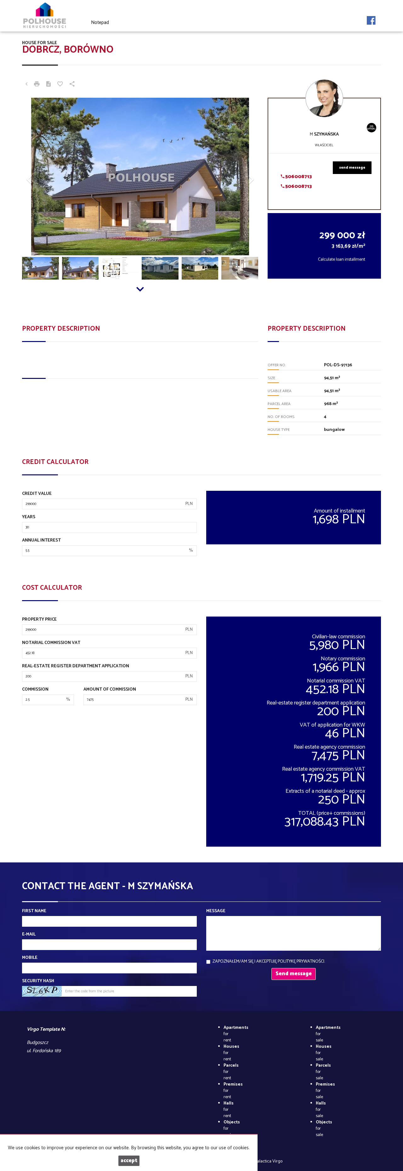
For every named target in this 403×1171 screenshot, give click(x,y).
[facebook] (371, 18)
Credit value (37, 494)
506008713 (298, 177)
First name (34, 911)
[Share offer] (72, 85)
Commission (35, 690)
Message (215, 911)
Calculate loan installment (341, 259)
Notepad (100, 22)
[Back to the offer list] (26, 85)
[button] (40, 176)
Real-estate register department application (75, 666)
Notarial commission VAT (51, 643)
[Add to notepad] (60, 85)
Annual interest (41, 540)
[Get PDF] (48, 85)
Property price (39, 620)
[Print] (37, 85)
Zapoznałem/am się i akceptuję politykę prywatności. (269, 961)
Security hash (38, 981)
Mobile (29, 958)
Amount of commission (109, 690)
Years (28, 517)
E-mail (29, 934)
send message (352, 168)
